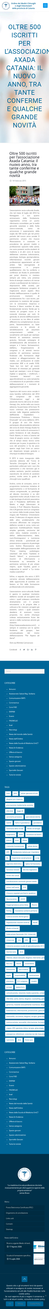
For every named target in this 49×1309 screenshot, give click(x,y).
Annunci (12, 689)
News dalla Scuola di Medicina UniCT (23, 743)
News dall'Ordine (16, 739)
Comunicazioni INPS (17, 698)
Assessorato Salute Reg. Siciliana (22, 694)
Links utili (10, 1218)
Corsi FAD (13, 707)
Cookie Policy (35, 1304)
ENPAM (12, 712)
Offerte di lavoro (15, 752)
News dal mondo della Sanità (20, 734)
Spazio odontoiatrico (17, 766)
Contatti (9, 1224)
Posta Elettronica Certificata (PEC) (19, 1208)
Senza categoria (15, 757)
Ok (10, 1304)
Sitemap (9, 1229)
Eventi (11, 716)
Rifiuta (20, 1304)
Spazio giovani (15, 761)
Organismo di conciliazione (17, 1213)
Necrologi (13, 730)
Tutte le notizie (15, 775)
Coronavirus (14, 703)
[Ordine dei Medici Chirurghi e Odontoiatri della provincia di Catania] (19, 5)
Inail (10, 725)
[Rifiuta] (45, 1295)
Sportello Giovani (16, 770)
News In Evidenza (16, 748)
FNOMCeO (13, 721)
